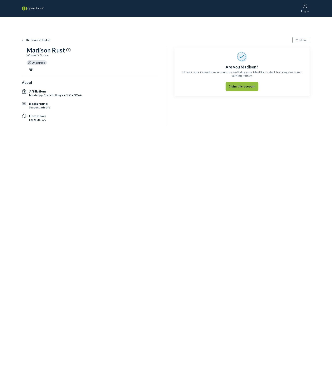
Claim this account (242, 86)
